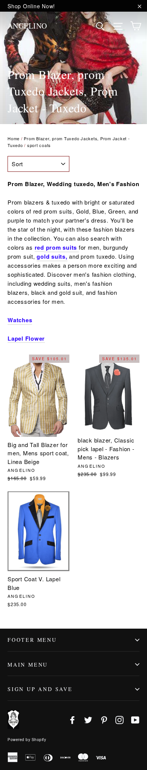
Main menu (28, 664)
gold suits (51, 256)
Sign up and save (40, 689)
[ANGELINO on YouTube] (135, 719)
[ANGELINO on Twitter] (88, 719)
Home (14, 138)
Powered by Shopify (27, 739)
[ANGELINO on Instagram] (119, 719)
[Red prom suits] (78, 247)
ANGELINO (27, 26)
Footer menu (32, 639)
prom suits (60, 247)
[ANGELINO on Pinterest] (104, 719)
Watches (20, 320)
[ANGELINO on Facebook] (72, 719)
